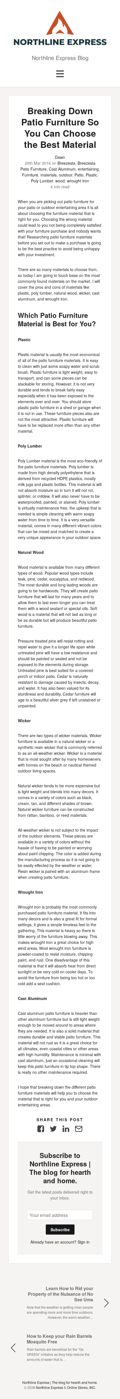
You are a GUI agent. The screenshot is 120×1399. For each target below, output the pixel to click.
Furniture (30, 175)
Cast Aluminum (62, 169)
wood (60, 181)
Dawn (60, 157)
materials (48, 175)
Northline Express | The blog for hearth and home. (60, 1382)
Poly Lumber (42, 181)
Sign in (84, 1242)
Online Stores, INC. (81, 1387)
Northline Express (49, 1387)
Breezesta (66, 163)
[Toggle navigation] (60, 74)
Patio (79, 175)
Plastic (91, 175)
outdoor (65, 175)
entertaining (88, 169)
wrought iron (78, 181)
